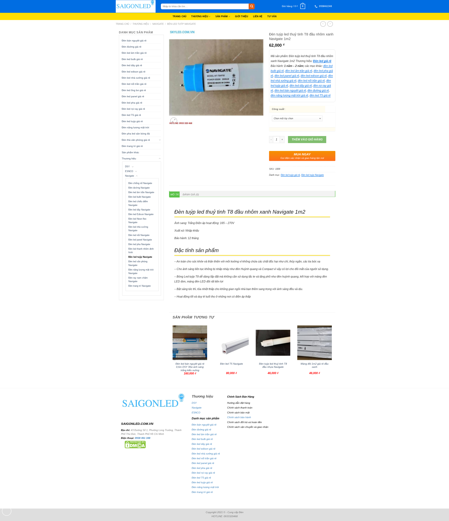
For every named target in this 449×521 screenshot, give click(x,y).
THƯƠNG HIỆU (199, 16)
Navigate (158, 24)
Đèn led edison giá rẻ (133, 71)
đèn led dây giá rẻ (301, 85)
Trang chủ (122, 24)
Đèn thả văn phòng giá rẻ (136, 140)
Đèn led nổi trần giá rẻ (134, 84)
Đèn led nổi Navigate (138, 235)
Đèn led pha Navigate (139, 244)
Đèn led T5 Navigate (231, 363)
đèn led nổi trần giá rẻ (311, 80)
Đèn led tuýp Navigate (181, 24)
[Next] (333, 355)
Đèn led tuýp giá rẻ (132, 121)
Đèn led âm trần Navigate (141, 192)
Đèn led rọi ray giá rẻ (133, 108)
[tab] (174, 194)
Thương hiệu (141, 24)
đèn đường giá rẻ (318, 90)
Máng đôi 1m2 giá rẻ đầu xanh (315, 365)
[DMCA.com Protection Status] (135, 444)
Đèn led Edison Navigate (140, 214)
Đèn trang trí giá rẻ (132, 146)
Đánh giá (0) (191, 194)
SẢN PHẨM (221, 16)
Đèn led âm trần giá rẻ (134, 52)
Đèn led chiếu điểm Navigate (138, 203)
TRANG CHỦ (179, 16)
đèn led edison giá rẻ (314, 75)
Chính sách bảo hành (239, 417)
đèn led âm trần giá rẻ (298, 70)
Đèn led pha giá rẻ (132, 102)
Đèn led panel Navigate (140, 240)
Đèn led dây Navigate (139, 210)
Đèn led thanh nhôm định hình (141, 251)
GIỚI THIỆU (241, 16)
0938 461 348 (142, 438)
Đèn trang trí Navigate (139, 286)
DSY (127, 166)
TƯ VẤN (271, 16)
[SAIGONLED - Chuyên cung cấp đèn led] (136, 6)
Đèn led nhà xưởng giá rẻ (136, 77)
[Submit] (252, 6)
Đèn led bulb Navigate (139, 197)
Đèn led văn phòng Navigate (137, 263)
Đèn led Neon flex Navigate (137, 221)
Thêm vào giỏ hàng (307, 139)
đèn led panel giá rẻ (286, 75)
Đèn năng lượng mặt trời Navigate (141, 272)
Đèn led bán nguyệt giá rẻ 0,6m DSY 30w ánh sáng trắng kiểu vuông (190, 367)
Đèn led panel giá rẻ (133, 96)
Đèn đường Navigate (139, 188)
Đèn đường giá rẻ (131, 46)
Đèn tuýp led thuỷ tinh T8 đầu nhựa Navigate (273, 365)
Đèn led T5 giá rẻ (131, 115)
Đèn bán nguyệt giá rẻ (134, 40)
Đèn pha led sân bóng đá (136, 133)
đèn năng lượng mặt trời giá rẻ (289, 95)
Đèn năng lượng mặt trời (135, 127)
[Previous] (171, 355)
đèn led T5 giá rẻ (320, 95)
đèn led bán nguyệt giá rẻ (290, 90)
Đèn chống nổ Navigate (140, 183)
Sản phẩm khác (130, 152)
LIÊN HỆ (258, 16)
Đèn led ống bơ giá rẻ (134, 90)
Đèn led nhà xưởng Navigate (138, 229)
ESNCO (129, 171)
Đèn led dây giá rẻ (132, 65)
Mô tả (174, 194)
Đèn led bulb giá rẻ (132, 59)
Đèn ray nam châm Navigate (138, 280)
